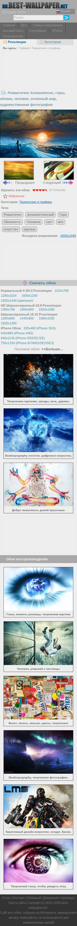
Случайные (37, 30)
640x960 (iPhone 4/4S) (17, 333)
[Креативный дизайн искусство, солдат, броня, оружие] (38, 827)
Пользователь (13, 36)
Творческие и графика (46, 48)
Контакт (18, 898)
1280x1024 (9, 295)
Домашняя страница (58, 898)
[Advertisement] (38, 80)
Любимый (33, 898)
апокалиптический (40, 214)
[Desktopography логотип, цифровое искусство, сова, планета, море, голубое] (38, 451)
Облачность (12, 222)
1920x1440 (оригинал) (17, 300)
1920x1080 (46, 309)
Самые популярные (47, 25)
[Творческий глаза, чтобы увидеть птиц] (38, 881)
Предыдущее (25, 182)
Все (24, 25)
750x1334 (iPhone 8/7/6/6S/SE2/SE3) (27, 343)
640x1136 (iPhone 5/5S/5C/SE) (23, 338)
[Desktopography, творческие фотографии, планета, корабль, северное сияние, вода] (38, 772)
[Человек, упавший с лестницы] (38, 664)
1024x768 (61, 290)
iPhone (57, 30)
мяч (60, 222)
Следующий (52, 182)
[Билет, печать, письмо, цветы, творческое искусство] (38, 718)
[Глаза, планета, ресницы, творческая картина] (38, 609)
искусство (11, 229)
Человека (33, 222)
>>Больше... (51, 349)
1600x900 (27, 309)
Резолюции (17, 42)
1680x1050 (46, 318)
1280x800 (8, 318)
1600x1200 (29, 295)
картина (29, 229)
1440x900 (27, 318)
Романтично (13, 214)
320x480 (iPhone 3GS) (39, 328)
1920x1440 (68, 235)
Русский (65, 11)
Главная (9, 25)
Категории (53, 42)
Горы (63, 214)
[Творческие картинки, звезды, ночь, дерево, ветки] (38, 396)
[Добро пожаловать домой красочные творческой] (38, 505)
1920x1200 (9, 323)
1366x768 (8, 309)
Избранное (16, 196)
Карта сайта (17, 902)
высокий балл (13, 30)
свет (49, 222)
